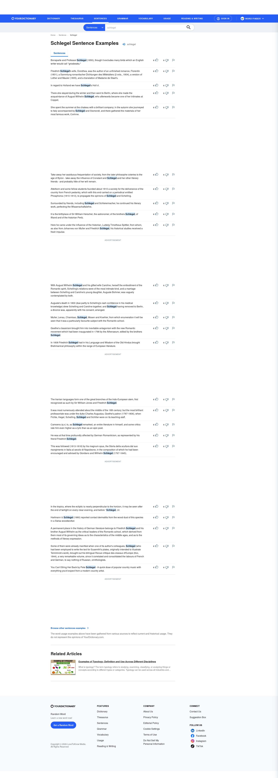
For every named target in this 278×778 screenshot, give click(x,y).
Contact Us (195, 711)
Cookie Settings (151, 728)
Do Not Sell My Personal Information (154, 742)
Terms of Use (150, 734)
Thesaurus (102, 717)
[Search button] (190, 27)
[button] (223, 18)
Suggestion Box (198, 717)
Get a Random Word (63, 725)
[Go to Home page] (24, 18)
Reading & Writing (106, 746)
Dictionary (102, 711)
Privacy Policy (150, 717)
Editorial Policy (151, 723)
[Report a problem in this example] (173, 60)
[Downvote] (167, 60)
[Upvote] (156, 60)
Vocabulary (103, 734)
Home (53, 35)
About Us (148, 711)
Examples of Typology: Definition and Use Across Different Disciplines (117, 661)
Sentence (62, 35)
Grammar (102, 728)
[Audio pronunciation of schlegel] (124, 44)
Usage (100, 740)
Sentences (91, 27)
